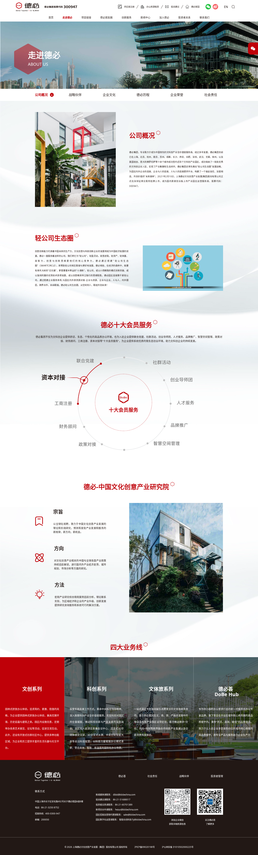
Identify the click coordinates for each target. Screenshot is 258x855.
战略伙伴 (75, 95)
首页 (51, 17)
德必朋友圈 (106, 17)
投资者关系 (184, 17)
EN (226, 7)
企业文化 (109, 95)
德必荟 (122, 776)
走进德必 (67, 17)
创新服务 (126, 17)
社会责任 (210, 95)
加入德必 (164, 17)
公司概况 (41, 95)
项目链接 (86, 17)
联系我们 (204, 17)
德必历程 (143, 95)
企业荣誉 (176, 95)
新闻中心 (145, 17)
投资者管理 (217, 776)
